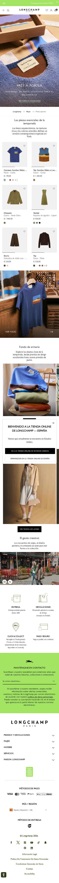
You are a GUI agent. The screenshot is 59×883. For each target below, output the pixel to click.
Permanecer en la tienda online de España (30, 459)
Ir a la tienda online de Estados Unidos (30, 451)
